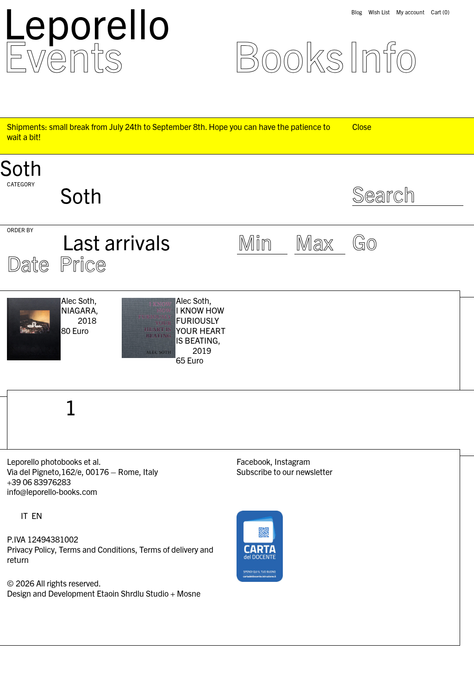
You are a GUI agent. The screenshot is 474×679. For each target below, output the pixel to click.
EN (36, 515)
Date (28, 262)
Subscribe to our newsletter (284, 471)
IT (24, 515)
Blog (356, 12)
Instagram (292, 461)
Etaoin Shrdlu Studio (132, 593)
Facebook (253, 461)
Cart (440, 12)
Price (82, 262)
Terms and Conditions (97, 549)
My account (410, 12)
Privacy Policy (31, 549)
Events (63, 55)
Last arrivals (116, 241)
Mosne (188, 593)
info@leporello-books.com (52, 491)
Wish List (379, 12)
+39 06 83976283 (39, 481)
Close (361, 127)
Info (382, 55)
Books (288, 55)
